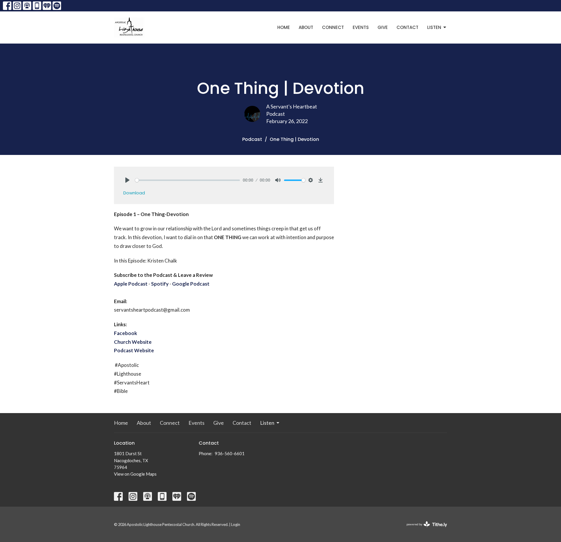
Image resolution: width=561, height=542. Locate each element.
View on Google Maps (135, 474)
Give (383, 27)
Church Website (133, 342)
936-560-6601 (230, 453)
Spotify (160, 284)
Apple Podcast (131, 284)
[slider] (187, 180)
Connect (333, 27)
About (306, 27)
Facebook (125, 333)
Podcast (252, 139)
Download (134, 193)
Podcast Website (134, 350)
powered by (423, 529)
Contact (407, 27)
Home (283, 27)
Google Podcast (190, 284)
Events (361, 27)
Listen (434, 27)
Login (235, 524)
